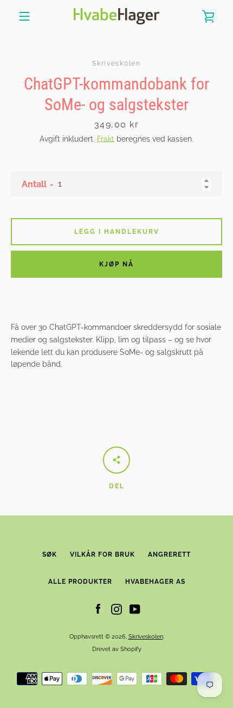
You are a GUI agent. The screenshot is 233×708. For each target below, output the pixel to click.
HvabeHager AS (155, 581)
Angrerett (169, 554)
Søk (49, 554)
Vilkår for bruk (102, 554)
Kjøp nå (116, 264)
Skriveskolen (145, 636)
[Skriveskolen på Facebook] (98, 608)
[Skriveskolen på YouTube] (135, 608)
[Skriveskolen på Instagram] (116, 608)
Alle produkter (80, 581)
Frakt (105, 139)
